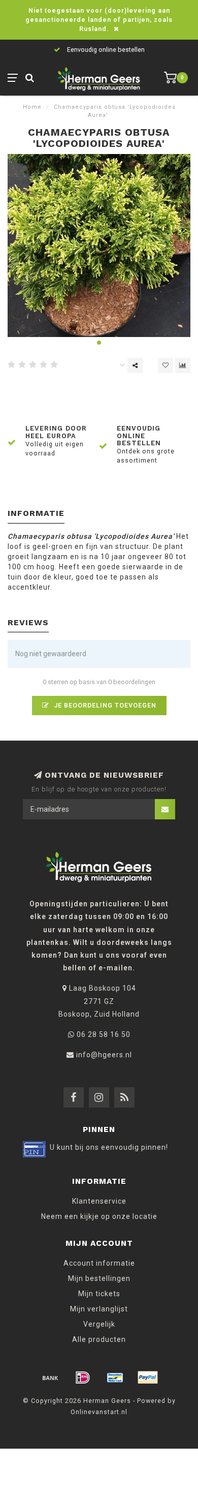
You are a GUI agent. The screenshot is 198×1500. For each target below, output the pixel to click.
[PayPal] (147, 1377)
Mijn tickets (99, 1294)
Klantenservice (99, 1201)
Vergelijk (99, 1324)
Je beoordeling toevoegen (104, 705)
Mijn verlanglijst (99, 1309)
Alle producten (99, 1339)
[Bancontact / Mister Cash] (115, 1377)
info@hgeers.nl (104, 1055)
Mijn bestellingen (99, 1278)
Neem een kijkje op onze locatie (99, 1216)
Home (32, 107)
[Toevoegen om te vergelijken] (182, 365)
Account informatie (99, 1263)
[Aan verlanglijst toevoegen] (165, 365)
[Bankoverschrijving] (50, 1377)
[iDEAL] (82, 1377)
